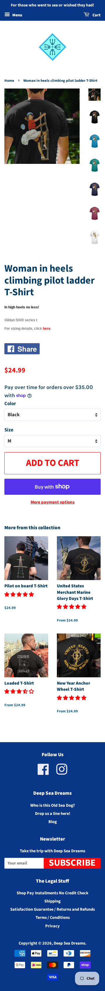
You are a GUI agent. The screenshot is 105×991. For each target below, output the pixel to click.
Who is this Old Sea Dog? (52, 805)
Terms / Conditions (53, 917)
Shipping (52, 901)
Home (9, 80)
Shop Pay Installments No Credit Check (52, 893)
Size (8, 429)
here (46, 329)
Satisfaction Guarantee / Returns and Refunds (52, 909)
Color (10, 403)
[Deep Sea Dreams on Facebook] (43, 773)
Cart (96, 15)
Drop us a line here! (52, 813)
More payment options (53, 502)
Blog (52, 822)
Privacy (52, 926)
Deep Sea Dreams (69, 943)
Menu (16, 15)
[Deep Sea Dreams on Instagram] (62, 773)
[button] (19, 594)
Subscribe (72, 863)
